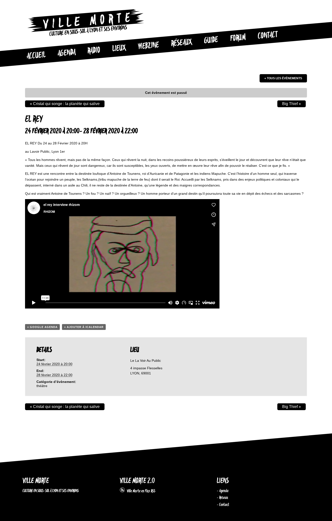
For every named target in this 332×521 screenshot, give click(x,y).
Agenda (66, 53)
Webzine (148, 46)
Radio (94, 50)
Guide (211, 40)
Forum (238, 38)
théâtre (41, 386)
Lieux (119, 48)
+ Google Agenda (42, 327)
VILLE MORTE (36, 481)
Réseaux (181, 43)
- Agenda (222, 491)
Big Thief (291, 104)
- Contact (223, 504)
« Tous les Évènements (283, 78)
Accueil (36, 56)
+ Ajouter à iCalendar (84, 327)
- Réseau (222, 497)
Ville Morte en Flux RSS (140, 491)
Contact (267, 35)
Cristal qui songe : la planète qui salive (65, 104)
